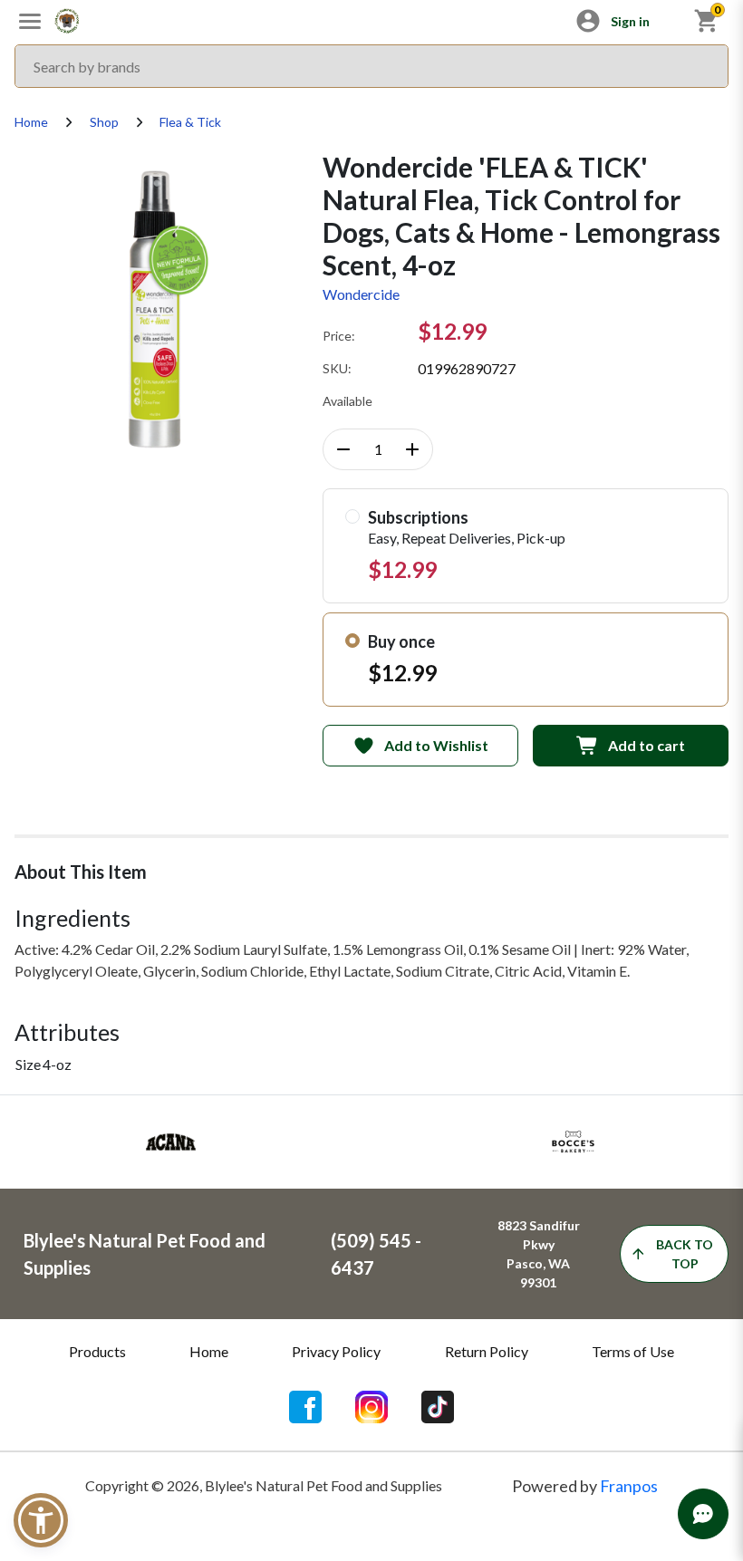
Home (31, 122)
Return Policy (486, 1351)
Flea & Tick (190, 122)
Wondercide (361, 294)
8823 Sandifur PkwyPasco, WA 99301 (538, 1254)
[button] (40, 1520)
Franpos (629, 1486)
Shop (104, 122)
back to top (684, 1254)
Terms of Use (633, 1351)
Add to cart (646, 745)
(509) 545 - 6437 (376, 1253)
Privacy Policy (336, 1351)
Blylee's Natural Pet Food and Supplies (144, 1253)
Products (97, 1351)
